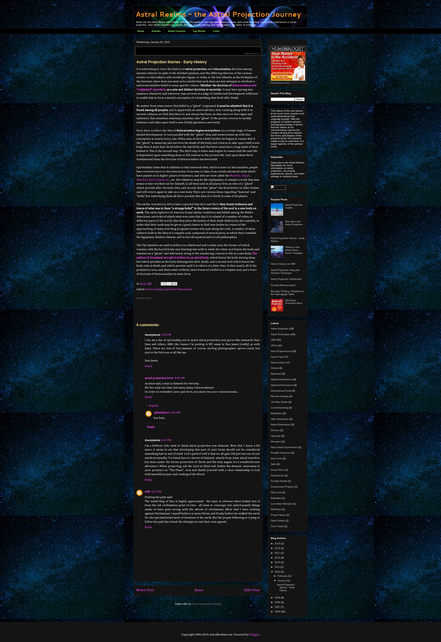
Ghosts (275, 368)
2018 (278, 548)
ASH (147, 491)
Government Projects (282, 486)
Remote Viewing (280, 396)
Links (216, 31)
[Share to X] (169, 284)
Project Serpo (278, 515)
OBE (273, 339)
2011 (277, 567)
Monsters (276, 441)
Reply (148, 366)
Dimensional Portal (281, 390)
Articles (156, 31)
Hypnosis (276, 435)
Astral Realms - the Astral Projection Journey (218, 14)
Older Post (252, 590)
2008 (278, 602)
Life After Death (279, 402)
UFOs (274, 345)
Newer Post (145, 590)
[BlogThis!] (165, 284)
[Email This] (162, 284)
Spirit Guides (278, 520)
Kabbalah (276, 498)
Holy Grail (276, 492)
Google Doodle (279, 481)
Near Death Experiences (284, 447)
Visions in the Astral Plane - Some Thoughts (293, 250)
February (283, 575)
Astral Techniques (280, 334)
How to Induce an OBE (283, 263)
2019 (278, 543)
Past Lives (276, 458)
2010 (278, 571)
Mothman (276, 509)
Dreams (275, 430)
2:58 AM (175, 412)
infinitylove (161, 412)
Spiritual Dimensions (178, 289)
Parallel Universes (280, 452)
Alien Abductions (280, 419)
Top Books (199, 31)
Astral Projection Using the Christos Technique (285, 271)
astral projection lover (159, 378)
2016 (278, 557)
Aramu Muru (277, 469)
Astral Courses (176, 31)
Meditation (276, 413)
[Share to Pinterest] (175, 284)
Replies (153, 405)
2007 (278, 606)
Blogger (254, 634)
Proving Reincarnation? (283, 285)
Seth (273, 464)
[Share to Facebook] (172, 284)
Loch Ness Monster (281, 503)
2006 (278, 611)
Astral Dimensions (280, 424)
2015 (278, 562)
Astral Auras (277, 475)
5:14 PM (156, 491)
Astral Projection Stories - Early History (286, 587)
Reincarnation (155, 289)
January (282, 580)
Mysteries (276, 373)
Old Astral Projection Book (293, 302)
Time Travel (277, 526)
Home (140, 31)
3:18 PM (166, 334)
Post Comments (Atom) (206, 604)
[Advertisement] (198, 48)
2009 (278, 597)
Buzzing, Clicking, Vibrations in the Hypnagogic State (287, 293)
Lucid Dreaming (279, 407)
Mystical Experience (282, 379)
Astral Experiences (281, 351)
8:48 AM (180, 378)
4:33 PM (166, 440)
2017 (278, 553)
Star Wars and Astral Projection (294, 223)
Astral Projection (280, 328)
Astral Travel (277, 356)
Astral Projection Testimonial (286, 279)
